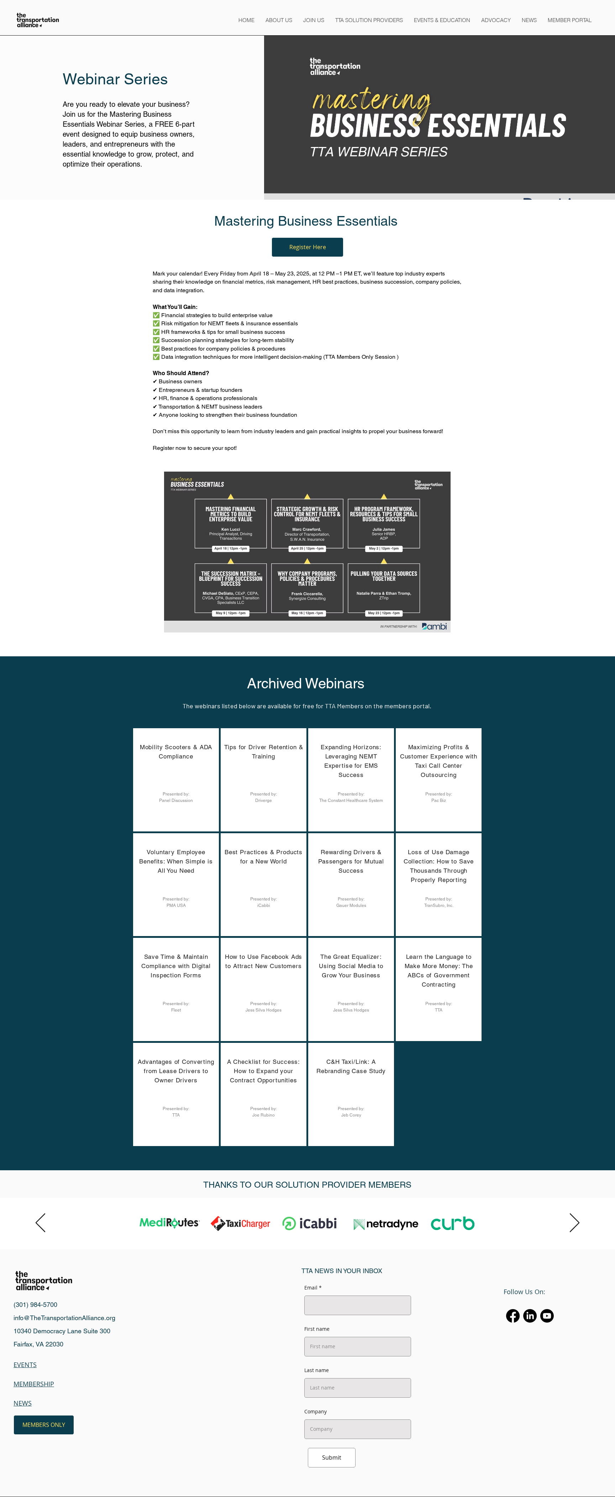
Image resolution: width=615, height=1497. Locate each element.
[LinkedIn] (530, 1316)
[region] (176, 779)
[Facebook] (513, 1316)
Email (310, 1287)
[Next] (574, 1223)
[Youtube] (547, 1316)
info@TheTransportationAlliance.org (64, 1318)
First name (317, 1329)
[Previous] (40, 1223)
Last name (316, 1370)
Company (315, 1411)
